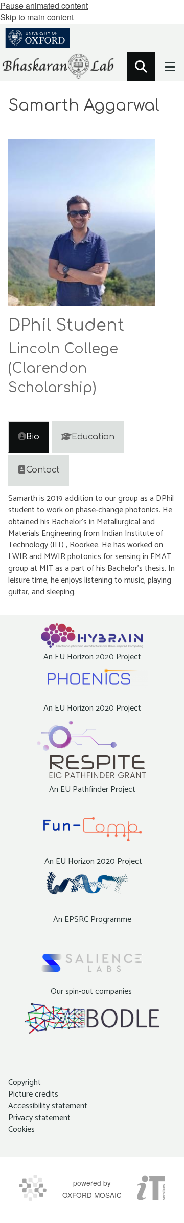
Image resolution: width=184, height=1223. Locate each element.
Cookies (21, 1129)
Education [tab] (93, 436)
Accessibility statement (47, 1106)
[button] (141, 66)
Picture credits (33, 1094)
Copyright (24, 1082)
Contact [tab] (42, 470)
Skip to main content (37, 17)
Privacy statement (39, 1118)
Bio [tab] (32, 436)
